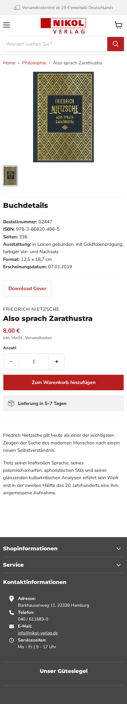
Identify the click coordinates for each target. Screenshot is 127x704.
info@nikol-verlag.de (38, 633)
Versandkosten (38, 338)
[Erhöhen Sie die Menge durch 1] (57, 362)
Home (9, 63)
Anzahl (9, 348)
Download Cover (27, 288)
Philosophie (34, 63)
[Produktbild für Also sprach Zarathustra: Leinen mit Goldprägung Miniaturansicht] (10, 176)
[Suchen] (115, 44)
